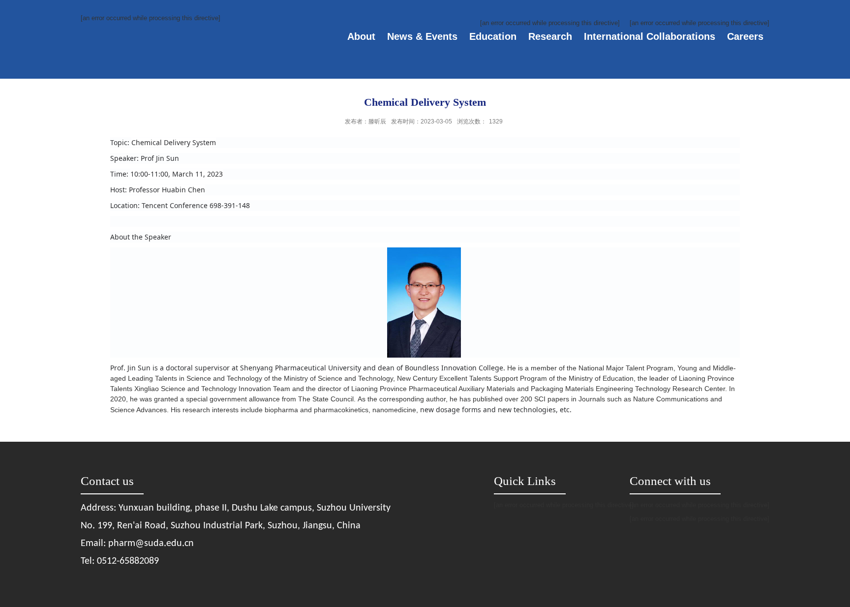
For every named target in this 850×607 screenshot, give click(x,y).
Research (550, 36)
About (361, 36)
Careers (745, 36)
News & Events (422, 36)
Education (492, 36)
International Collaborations (649, 36)
